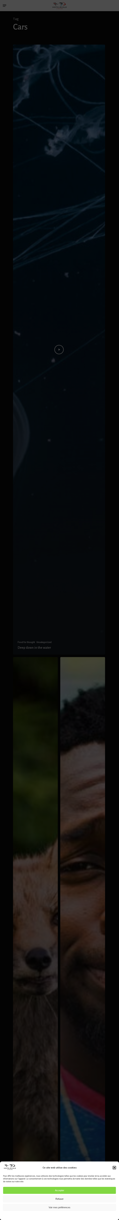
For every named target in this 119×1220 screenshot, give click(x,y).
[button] (114, 1167)
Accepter (59, 1190)
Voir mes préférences (59, 1207)
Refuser (59, 1199)
